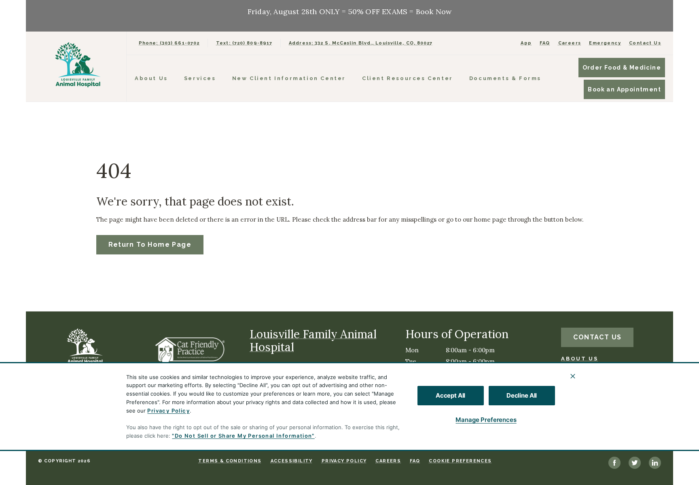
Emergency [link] (605, 43)
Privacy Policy (168, 410)
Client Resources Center (407, 78)
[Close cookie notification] (573, 376)
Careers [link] (569, 43)
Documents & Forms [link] (505, 78)
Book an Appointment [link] (624, 89)
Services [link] (200, 78)
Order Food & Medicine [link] (621, 67)
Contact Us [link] (645, 43)
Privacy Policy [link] (344, 461)
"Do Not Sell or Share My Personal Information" (243, 435)
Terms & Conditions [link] (229, 461)
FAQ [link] (545, 43)
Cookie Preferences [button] (460, 461)
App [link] (526, 43)
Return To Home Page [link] (150, 244)
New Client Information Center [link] (289, 78)
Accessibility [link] (292, 461)
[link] (78, 65)
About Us (151, 78)
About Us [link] (579, 359)
